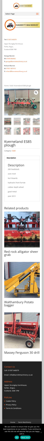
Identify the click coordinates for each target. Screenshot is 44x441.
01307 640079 (11, 39)
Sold (11, 86)
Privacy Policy (11, 405)
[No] (41, 432)
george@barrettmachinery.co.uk (16, 61)
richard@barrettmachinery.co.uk (16, 71)
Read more (25, 437)
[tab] (22, 158)
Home (6, 86)
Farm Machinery (24, 422)
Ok (17, 437)
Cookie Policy (11, 401)
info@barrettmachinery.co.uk (21, 375)
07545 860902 (11, 59)
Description (11, 158)
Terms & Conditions (13, 408)
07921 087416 (11, 69)
